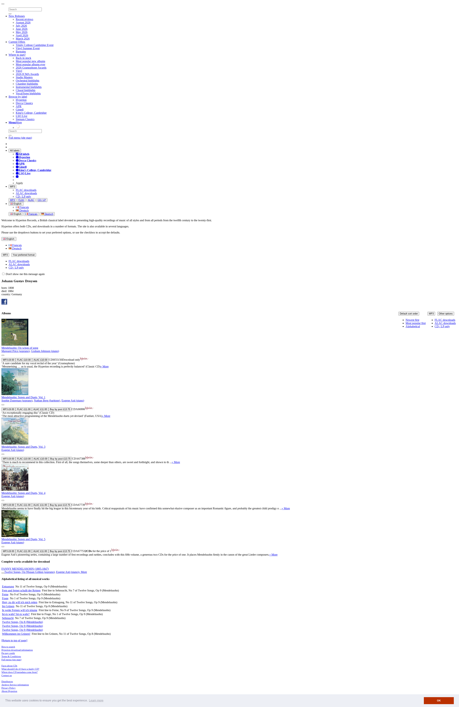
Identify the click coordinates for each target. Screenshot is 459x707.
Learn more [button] (96, 700)
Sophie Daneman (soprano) (16, 400)
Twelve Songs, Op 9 (16, 572)
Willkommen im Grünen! (16, 633)
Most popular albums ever (30, 64)
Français (24, 207)
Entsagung (8, 586)
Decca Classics (24, 103)
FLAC (21, 200)
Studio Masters (24, 77)
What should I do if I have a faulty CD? (20, 669)
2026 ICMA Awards (27, 74)
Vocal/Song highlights (28, 93)
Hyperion (21, 99)
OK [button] (439, 700)
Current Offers (17, 41)
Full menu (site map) (20, 137)
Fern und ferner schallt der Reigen (21, 590)
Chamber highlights (27, 83)
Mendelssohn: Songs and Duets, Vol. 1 (23, 397)
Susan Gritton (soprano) (41, 572)
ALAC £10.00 (40, 360)
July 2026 (21, 25)
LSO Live (21, 116)
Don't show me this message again (25, 274)
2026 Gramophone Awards (31, 67)
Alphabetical (413, 326)
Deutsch (24, 210)
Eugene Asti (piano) (72, 400)
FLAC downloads (26, 190)
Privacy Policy (8, 688)
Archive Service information (15, 684)
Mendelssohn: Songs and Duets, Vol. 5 (23, 539)
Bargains (21, 51)
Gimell (19, 109)
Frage (5, 598)
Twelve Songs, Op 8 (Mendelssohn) (22, 622)
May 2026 (21, 32)
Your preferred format (24, 255)
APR (19, 106)
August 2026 (23, 22)
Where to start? (17, 54)
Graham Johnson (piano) (45, 351)
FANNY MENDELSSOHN (25, 568)
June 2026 (21, 28)
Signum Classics (25, 119)
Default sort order (409, 313)
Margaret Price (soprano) (15, 351)
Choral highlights (25, 90)
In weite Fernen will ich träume (19, 610)
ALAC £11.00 (40, 409)
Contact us (6, 675)
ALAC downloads (26, 193)
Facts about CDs (9, 665)
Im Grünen (8, 606)
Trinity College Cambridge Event (34, 45)
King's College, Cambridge (31, 112)
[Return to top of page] (14, 640)
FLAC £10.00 (24, 360)
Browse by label (18, 96)
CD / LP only (23, 196)
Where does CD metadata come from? (19, 672)
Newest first (412, 319)
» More (104, 366)
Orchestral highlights (27, 80)
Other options (446, 313)
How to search (8, 646)
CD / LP (42, 200)
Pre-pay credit (8, 653)
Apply (19, 183)
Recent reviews (24, 19)
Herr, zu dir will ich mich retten (19, 602)
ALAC (31, 200)
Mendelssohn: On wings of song (19, 347)
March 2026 (23, 38)
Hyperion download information (17, 650)
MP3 (12, 186)
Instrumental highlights (29, 87)
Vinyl (19, 70)
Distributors (7, 681)
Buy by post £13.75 (60, 409)
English (17, 214)
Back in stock (23, 57)
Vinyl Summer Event (28, 48)
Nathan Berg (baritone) (47, 400)
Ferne (5, 594)
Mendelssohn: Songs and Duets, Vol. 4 (23, 493)
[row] (229, 343)
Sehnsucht (8, 618)
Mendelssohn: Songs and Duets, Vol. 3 (23, 446)
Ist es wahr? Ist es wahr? (16, 614)
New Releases (17, 16)
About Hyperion (9, 691)
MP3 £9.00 (8, 360)
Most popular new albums (30, 61)
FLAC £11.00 (23, 409)
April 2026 (22, 35)
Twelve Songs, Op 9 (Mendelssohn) (22, 625)
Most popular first (416, 323)
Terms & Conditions (11, 656)
